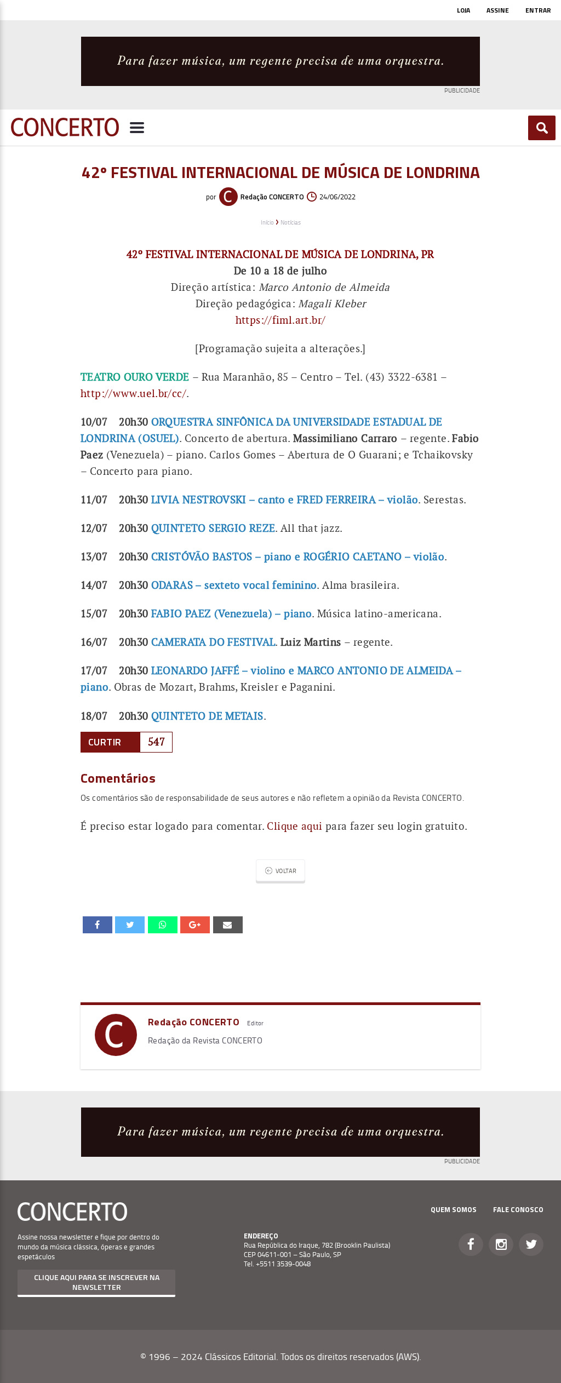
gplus (195, 924)
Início (267, 222)
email (163, 924)
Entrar (538, 10)
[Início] (65, 133)
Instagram (501, 1244)
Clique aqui (294, 826)
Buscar (542, 128)
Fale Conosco (518, 1209)
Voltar (286, 870)
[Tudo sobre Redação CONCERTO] (116, 1052)
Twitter (531, 1244)
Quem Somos (454, 1209)
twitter (130, 924)
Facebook (471, 1244)
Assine (497, 10)
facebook (97, 924)
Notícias (290, 222)
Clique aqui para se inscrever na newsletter (96, 1282)
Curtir (104, 741)
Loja (463, 10)
